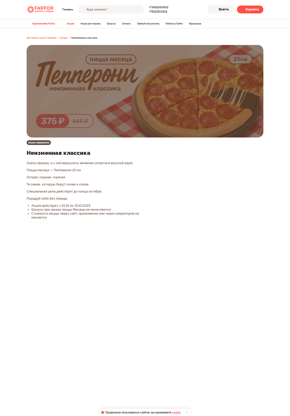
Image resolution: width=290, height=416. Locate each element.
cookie (176, 412)
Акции (70, 23)
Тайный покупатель (148, 23)
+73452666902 (158, 7)
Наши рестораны (90, 23)
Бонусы (111, 23)
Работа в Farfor (174, 23)
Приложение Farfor (43, 23)
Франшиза (195, 23)
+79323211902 (158, 11)
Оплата (126, 23)
